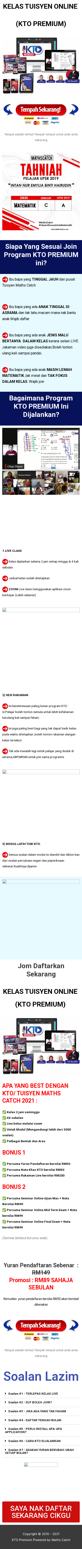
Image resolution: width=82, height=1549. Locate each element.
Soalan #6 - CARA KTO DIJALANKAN (34, 1441)
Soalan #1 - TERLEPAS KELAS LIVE (33, 1393)
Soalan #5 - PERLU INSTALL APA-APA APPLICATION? (33, 1430)
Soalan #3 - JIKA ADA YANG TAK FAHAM (37, 1411)
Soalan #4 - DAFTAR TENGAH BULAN (34, 1420)
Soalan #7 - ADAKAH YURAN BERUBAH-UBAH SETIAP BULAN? (39, 1451)
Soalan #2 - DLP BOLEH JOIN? (30, 1402)
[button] (7, 192)
